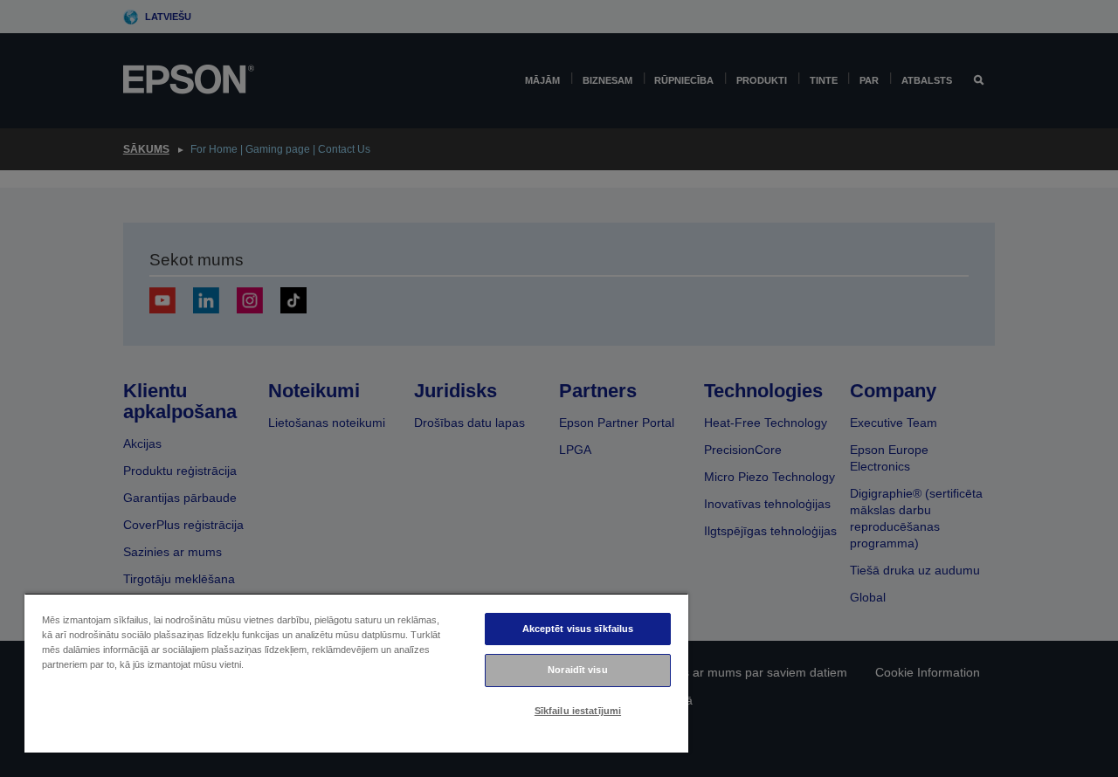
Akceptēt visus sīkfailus (578, 628)
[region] (356, 673)
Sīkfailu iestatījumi (578, 710)
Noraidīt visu (577, 669)
